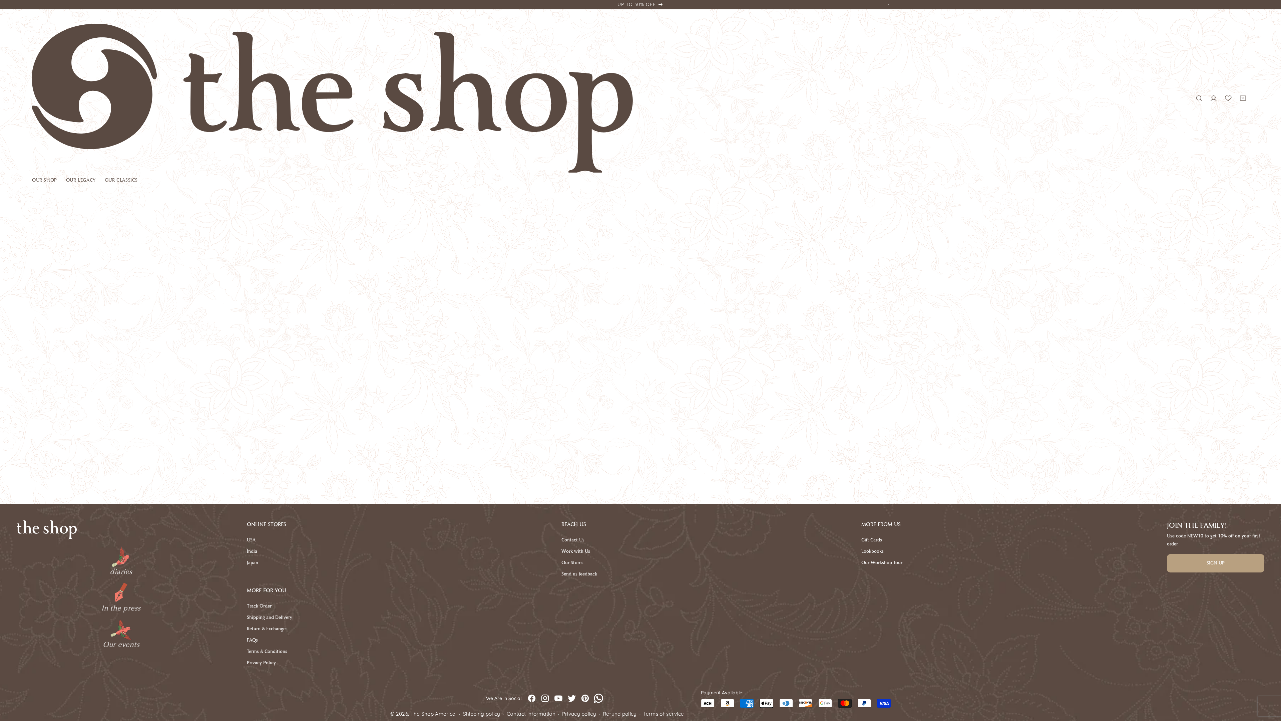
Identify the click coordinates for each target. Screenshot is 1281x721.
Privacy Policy (261, 663)
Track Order (259, 606)
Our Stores (572, 562)
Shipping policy (481, 714)
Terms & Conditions (267, 651)
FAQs (252, 640)
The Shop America (432, 714)
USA (251, 540)
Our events (121, 645)
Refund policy (620, 714)
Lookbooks (872, 551)
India (252, 551)
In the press (120, 608)
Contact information (531, 714)
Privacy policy (579, 714)
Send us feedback (579, 574)
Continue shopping (640, 276)
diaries (121, 572)
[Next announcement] (888, 4)
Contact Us (572, 540)
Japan (252, 562)
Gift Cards (871, 540)
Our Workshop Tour (881, 562)
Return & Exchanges (267, 629)
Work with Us (575, 551)
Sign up (1216, 563)
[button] (49, 182)
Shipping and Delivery (269, 617)
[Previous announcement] (392, 4)
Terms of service (663, 714)
